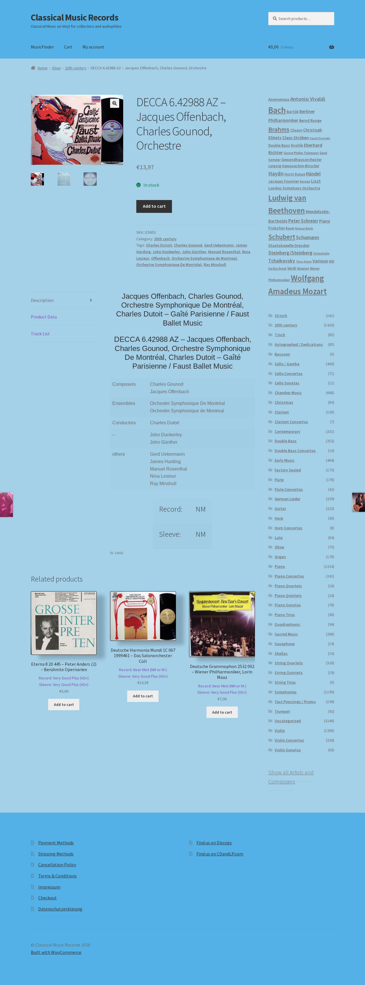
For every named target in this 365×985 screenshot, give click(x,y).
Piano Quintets (288, 595)
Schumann (307, 237)
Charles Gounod (188, 245)
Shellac (281, 653)
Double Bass (279, 145)
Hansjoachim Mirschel (300, 166)
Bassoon (282, 354)
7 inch (280, 334)
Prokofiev (276, 228)
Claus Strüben (295, 137)
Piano (324, 221)
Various (320, 261)
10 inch (281, 315)
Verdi (291, 268)
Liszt (316, 181)
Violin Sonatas (288, 749)
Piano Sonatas (288, 604)
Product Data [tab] (44, 317)
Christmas (284, 402)
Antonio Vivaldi (307, 99)
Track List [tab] (40, 333)
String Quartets (289, 662)
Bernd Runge (310, 120)
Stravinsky (321, 253)
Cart (68, 47)
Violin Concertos (289, 740)
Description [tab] (42, 300)
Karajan (305, 181)
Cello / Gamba (287, 363)
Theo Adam (304, 261)
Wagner (303, 268)
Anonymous (278, 99)
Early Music (285, 460)
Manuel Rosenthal (224, 251)
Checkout (47, 898)
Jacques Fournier (283, 181)
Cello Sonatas (287, 382)
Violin (280, 730)
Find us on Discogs (214, 842)
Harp (279, 518)
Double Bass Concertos (295, 450)
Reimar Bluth (304, 228)
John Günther (194, 251)
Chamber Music (288, 392)
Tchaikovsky (281, 261)
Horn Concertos (288, 527)
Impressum (49, 887)
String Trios (285, 682)
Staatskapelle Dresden (288, 245)
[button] (114, 103)
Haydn (275, 173)
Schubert (281, 237)
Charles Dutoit (159, 245)
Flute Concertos (289, 489)
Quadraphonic (287, 624)
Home (43, 67)
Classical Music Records (74, 17)
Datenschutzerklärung (60, 909)
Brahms (278, 129)
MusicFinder (42, 47)
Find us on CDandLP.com (219, 854)
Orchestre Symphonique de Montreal (204, 258)
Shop (56, 67)
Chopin (296, 130)
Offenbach (160, 258)
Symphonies (286, 692)
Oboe (279, 547)
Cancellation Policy (57, 864)
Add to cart (154, 206)
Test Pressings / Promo (295, 701)
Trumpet (282, 711)
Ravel (290, 228)
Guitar (280, 508)
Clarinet (282, 412)
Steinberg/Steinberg (290, 253)
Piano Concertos (289, 576)
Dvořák (297, 145)
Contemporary (287, 431)
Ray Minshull (215, 264)
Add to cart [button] (64, 704)
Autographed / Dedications (299, 344)
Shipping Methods (56, 854)
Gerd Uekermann (219, 245)
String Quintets (289, 672)
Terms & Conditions (57, 876)
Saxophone (285, 643)
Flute (279, 479)
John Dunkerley (166, 251)
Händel (313, 174)
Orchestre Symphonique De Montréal (169, 264)
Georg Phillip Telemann (301, 153)
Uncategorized (288, 720)
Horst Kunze (294, 174)
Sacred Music (286, 634)
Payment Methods (56, 842)
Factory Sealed (288, 470)
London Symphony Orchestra (294, 188)
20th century (75, 67)
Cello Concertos (289, 373)
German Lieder (287, 498)
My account (93, 47)
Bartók (293, 111)
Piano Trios (285, 614)
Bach (277, 110)
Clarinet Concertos (291, 421)
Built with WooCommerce (56, 952)
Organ (280, 556)
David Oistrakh (320, 138)
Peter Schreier (303, 221)
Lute (279, 537)
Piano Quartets (288, 585)
